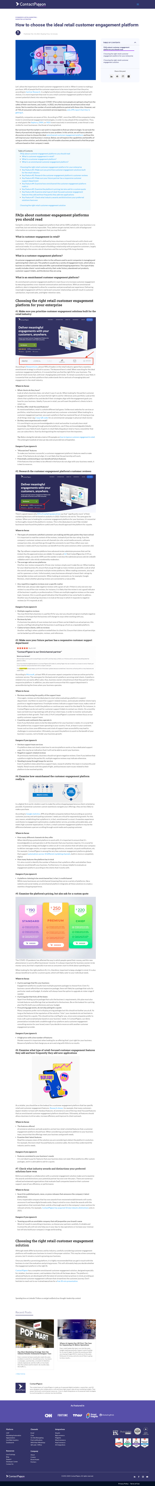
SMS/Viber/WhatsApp (38, 1442)
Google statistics (33, 814)
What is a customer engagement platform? (39, 159)
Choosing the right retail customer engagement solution (43, 205)
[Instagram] (123, 76)
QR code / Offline (36, 1445)
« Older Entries (20, 1374)
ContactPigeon (22, 1270)
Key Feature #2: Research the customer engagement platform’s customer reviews (55, 175)
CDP (7, 1433)
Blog (7, 1457)
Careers (33, 1457)
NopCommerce (60, 1442)
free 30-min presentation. (67, 1281)
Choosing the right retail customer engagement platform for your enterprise (51, 167)
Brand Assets (35, 1459)
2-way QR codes (42, 418)
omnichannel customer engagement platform (64, 135)
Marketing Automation (13, 1435)
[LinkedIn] (111, 76)
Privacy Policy (123, 1484)
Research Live (32, 367)
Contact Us (9, 1464)
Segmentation (10, 1438)
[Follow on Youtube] (147, 1476)
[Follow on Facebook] (138, 1476)
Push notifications (36, 1440)
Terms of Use (135, 1484)
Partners (33, 1462)
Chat (32, 1435)
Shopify (57, 1433)
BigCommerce (60, 1435)
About (33, 1455)
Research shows (56, 1108)
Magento (58, 1438)
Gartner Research (33, 92)
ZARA (40, 122)
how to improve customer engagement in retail (77, 437)
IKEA (48, 122)
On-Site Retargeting (37, 1438)
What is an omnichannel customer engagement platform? (45, 162)
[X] (128, 76)
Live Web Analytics (12, 1440)
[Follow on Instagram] (143, 1476)
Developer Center (12, 1461)
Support (8, 1459)
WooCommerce (60, 1440)
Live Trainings (10, 1454)
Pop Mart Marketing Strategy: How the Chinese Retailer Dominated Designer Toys (34, 1353)
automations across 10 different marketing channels (49, 854)
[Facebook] (117, 76)
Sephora (34, 122)
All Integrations (60, 1445)
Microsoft (30, 674)
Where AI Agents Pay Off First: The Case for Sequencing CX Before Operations (76, 1344)
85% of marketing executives (48, 514)
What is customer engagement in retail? (38, 156)
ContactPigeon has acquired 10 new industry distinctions (65, 1208)
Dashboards (10, 1442)
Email (32, 1433)
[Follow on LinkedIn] (134, 1476)
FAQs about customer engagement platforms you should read (45, 153)
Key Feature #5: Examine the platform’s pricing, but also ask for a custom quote (54, 189)
